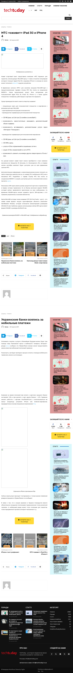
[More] (41, 49)
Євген (6, 40)
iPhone (12, 236)
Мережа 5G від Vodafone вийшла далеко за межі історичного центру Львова (60, 122)
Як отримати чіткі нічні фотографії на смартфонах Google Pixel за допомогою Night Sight (16, 623)
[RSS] (56, 654)
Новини (9, 27)
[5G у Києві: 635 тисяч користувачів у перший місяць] (61, 76)
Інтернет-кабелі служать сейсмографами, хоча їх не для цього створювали (61, 244)
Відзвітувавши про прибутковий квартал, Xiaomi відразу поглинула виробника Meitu (42, 249)
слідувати (61, 137)
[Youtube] (70, 1)
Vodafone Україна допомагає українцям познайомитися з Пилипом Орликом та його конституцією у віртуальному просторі (61, 103)
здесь (9, 181)
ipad (8, 236)
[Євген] (2, 40)
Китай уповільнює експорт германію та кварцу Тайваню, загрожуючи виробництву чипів (61, 209)
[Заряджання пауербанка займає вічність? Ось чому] (61, 167)
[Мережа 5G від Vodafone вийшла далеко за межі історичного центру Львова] (61, 113)
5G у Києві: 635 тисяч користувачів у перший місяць (60, 84)
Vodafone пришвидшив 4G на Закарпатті (30, 249)
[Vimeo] (68, 1)
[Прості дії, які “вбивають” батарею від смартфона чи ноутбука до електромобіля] (61, 218)
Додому (3, 27)
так (53, 137)
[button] (69, 15)
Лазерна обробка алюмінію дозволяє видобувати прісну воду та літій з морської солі (61, 191)
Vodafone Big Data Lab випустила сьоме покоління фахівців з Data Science (61, 67)
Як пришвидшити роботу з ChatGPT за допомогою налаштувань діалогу (16, 613)
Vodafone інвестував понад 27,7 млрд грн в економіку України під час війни (61, 49)
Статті (56, 172)
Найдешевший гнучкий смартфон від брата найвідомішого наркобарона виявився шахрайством (7, 249)
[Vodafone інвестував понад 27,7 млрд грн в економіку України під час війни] (61, 40)
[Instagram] (63, 1)
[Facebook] (60, 1)
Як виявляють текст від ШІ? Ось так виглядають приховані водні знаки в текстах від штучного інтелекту (60, 262)
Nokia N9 (15, 83)
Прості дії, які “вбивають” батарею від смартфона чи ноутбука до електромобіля (61, 226)
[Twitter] (65, 1)
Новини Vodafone (30, 254)
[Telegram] (60, 654)
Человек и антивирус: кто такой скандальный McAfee (18, 250)
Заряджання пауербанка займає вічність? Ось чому (61, 174)
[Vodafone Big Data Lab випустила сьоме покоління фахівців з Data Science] (61, 58)
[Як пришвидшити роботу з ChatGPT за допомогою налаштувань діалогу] (4, 613)
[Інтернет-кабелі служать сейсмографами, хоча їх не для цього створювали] (61, 236)
